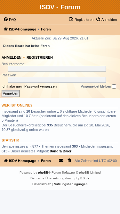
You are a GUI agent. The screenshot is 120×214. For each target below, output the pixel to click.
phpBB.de (82, 178)
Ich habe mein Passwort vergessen (29, 86)
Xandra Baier (60, 151)
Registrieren (40, 57)
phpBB (43, 172)
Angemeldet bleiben (96, 86)
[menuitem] (9, 19)
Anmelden (11, 57)
